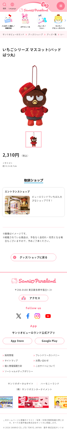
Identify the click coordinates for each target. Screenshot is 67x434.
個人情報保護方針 (13, 366)
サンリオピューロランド (13, 34)
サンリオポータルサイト (20, 384)
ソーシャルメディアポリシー (19, 371)
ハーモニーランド (50, 384)
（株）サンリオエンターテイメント (33, 389)
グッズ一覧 (52, 34)
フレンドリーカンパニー (48, 355)
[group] (33, 402)
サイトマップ (11, 361)
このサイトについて (45, 366)
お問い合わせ (42, 361)
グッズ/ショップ (35, 34)
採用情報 (9, 355)
